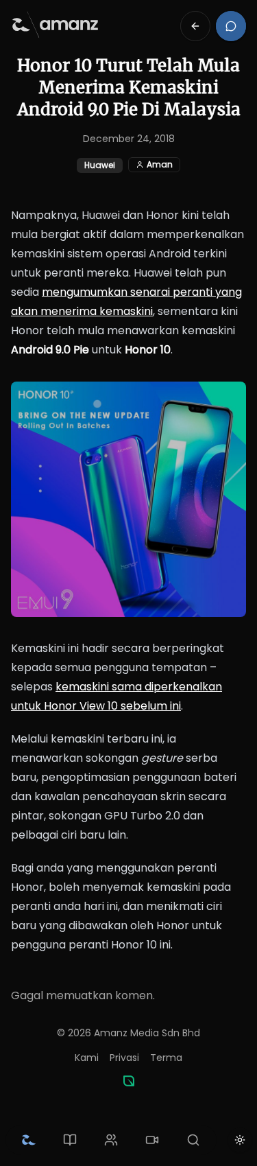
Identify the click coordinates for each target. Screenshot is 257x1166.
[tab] (28, 1140)
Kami (87, 1057)
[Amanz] (128, 1080)
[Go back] (195, 26)
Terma (166, 1057)
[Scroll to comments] (231, 26)
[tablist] (111, 1140)
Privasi (124, 1057)
